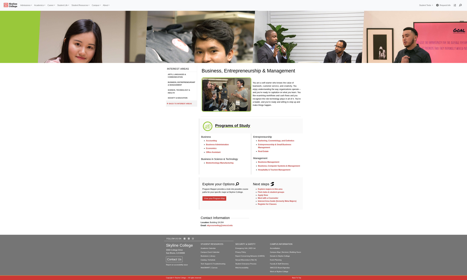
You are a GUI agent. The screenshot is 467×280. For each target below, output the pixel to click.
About (105, 5)
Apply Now (263, 195)
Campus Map (275, 252)
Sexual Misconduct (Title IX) (246, 260)
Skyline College (180, 278)
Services (285, 252)
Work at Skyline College (279, 271)
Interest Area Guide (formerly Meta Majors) (277, 201)
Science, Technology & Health (179, 91)
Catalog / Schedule (208, 260)
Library (212, 256)
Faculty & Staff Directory (279, 264)
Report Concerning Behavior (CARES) (250, 256)
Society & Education (177, 98)
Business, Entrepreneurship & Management (181, 83)
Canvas (214, 268)
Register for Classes (267, 204)
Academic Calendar (208, 248)
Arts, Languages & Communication (177, 75)
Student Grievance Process (245, 264)
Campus (95, 5)
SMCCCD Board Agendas (280, 268)
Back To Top (296, 278)
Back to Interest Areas (180, 104)
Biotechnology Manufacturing (220, 163)
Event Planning (276, 260)
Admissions (25, 5)
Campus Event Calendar (210, 252)
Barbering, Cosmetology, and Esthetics (276, 141)
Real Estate (263, 151)
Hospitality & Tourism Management (274, 170)
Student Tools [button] (426, 5)
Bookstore (204, 256)
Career (51, 5)
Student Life (62, 5)
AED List (252, 248)
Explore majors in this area (270, 189)
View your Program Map (214, 198)
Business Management (268, 162)
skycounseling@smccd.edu (220, 225)
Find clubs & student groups (271, 192)
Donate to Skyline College (280, 256)
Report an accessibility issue (177, 265)
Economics (211, 148)
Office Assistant (213, 152)
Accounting (211, 141)
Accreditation (275, 248)
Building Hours (295, 252)
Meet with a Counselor (268, 198)
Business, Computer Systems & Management (279, 166)
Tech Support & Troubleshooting (213, 264)
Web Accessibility (241, 268)
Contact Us (174, 259)
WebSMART (205, 268)
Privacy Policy (240, 252)
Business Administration (217, 145)
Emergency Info (241, 248)
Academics (39, 5)
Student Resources (80, 5)
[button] (460, 5)
